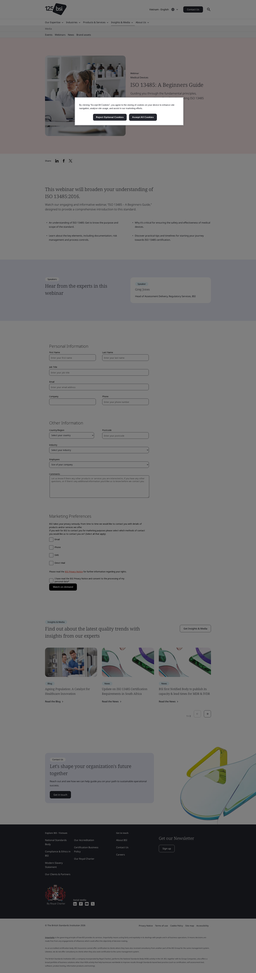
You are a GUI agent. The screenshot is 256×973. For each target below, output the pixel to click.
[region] (129, 111)
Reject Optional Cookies (110, 117)
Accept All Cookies (143, 117)
